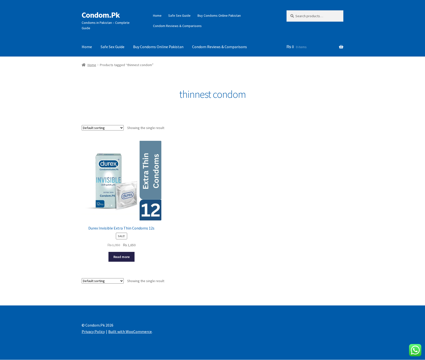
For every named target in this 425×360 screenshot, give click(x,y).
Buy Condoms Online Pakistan (219, 15)
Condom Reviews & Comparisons (177, 26)
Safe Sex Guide (179, 15)
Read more (121, 257)
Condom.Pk (101, 15)
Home (157, 15)
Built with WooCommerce (130, 331)
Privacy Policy (93, 331)
